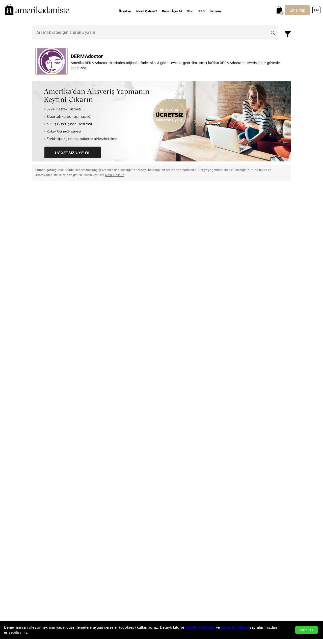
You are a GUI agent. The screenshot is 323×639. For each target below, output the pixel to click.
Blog (190, 11)
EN (316, 10)
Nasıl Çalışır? (146, 11)
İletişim (215, 11)
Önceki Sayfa (61, 199)
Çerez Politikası (234, 627)
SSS (201, 11)
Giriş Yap (297, 10)
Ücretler (125, 11)
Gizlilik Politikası (200, 627)
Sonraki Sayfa (262, 199)
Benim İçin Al (172, 11)
